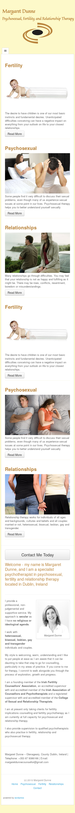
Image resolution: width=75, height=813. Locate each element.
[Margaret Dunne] (38, 33)
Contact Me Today (37, 555)
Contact (37, 788)
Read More (15, 134)
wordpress (19, 797)
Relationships (56, 784)
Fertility (42, 784)
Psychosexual (28, 784)
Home (15, 784)
